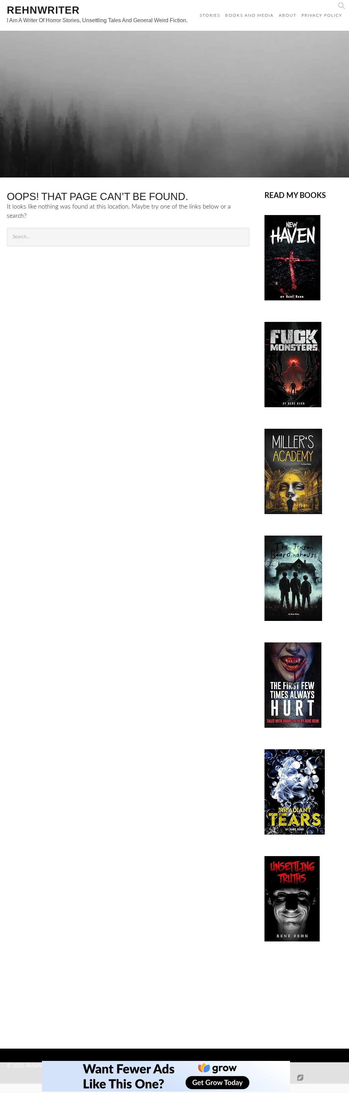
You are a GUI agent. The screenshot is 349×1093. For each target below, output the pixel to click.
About (288, 15)
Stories (210, 15)
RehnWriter (43, 10)
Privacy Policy (322, 15)
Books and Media (249, 15)
